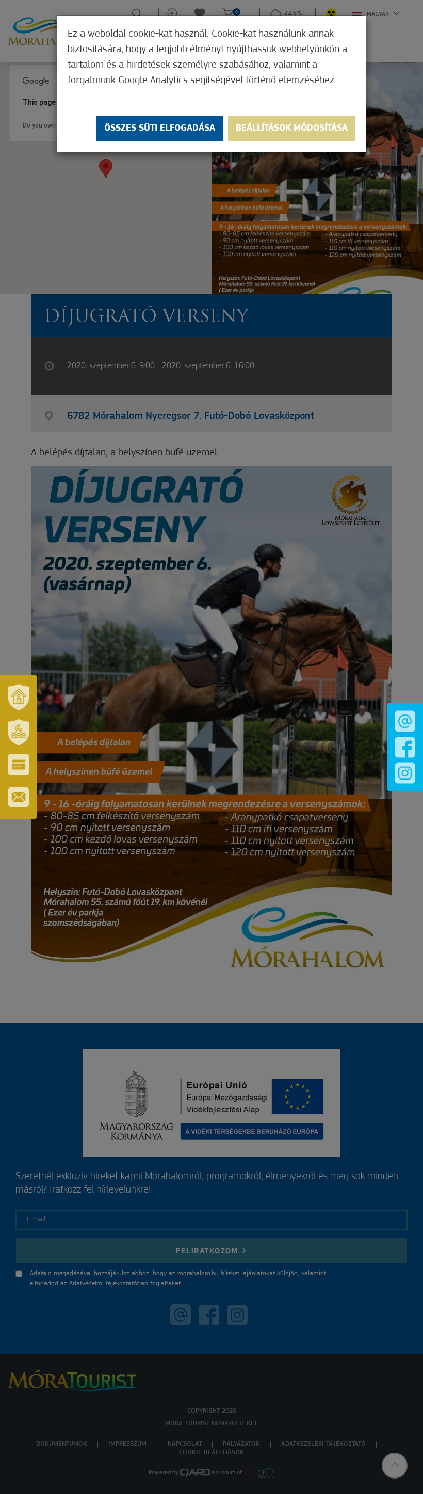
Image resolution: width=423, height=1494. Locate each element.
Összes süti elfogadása (159, 128)
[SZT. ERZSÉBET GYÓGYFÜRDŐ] (18, 732)
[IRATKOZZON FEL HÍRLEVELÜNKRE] (18, 797)
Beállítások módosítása (292, 128)
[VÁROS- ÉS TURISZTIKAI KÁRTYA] (18, 764)
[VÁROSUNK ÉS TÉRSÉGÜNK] (18, 697)
